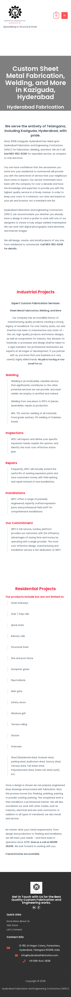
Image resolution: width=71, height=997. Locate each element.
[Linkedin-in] (34, 907)
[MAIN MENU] (64, 15)
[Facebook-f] (38, 907)
